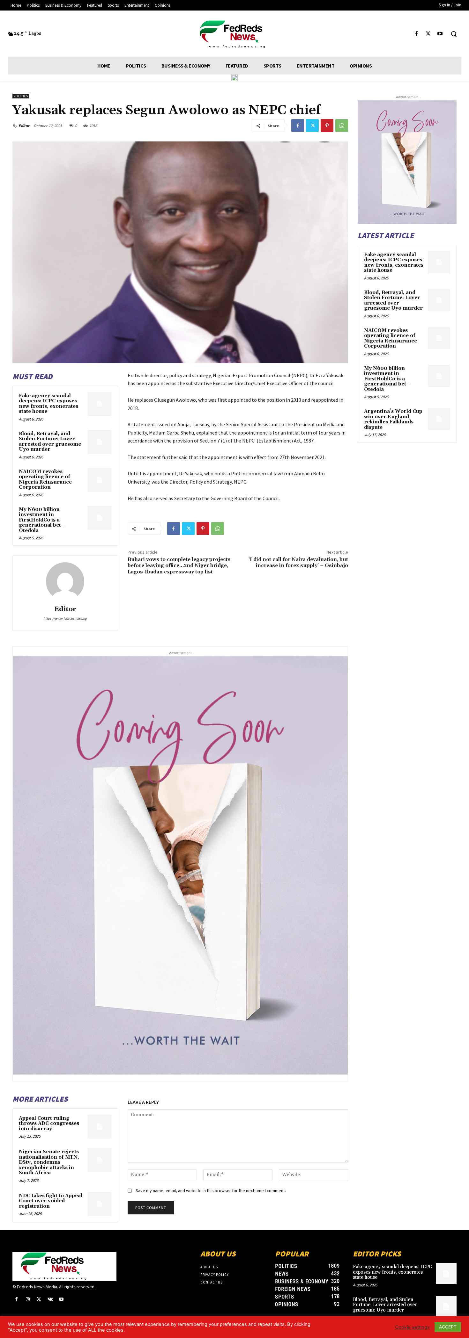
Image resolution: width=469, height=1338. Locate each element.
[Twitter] (428, 34)
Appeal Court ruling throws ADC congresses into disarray (49, 1123)
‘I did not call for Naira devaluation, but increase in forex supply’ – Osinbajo (298, 562)
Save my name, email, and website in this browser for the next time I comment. (211, 1190)
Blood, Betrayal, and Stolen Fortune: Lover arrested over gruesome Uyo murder (50, 442)
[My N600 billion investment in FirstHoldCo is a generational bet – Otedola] (99, 518)
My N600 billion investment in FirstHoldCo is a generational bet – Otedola (42, 520)
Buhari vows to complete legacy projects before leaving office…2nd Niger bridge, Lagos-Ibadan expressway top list (179, 565)
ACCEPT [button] (448, 1326)
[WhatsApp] (341, 125)
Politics (21, 96)
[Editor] (65, 581)
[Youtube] (440, 34)
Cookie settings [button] (412, 1327)
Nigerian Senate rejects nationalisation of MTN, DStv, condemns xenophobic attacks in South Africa (49, 1162)
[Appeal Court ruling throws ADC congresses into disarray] (99, 1127)
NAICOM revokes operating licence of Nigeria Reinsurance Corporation (45, 480)
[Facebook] (416, 34)
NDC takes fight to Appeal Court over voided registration (50, 1201)
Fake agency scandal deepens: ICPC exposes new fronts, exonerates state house (48, 404)
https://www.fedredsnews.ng (65, 618)
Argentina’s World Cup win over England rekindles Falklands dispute (393, 419)
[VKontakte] (50, 1299)
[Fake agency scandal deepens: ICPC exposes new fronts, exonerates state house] (99, 404)
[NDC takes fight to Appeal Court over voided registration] (99, 1204)
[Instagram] (28, 1299)
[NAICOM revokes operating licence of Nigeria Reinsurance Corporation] (99, 480)
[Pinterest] (327, 125)
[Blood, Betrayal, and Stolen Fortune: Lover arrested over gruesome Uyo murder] (99, 442)
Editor (24, 125)
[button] (453, 33)
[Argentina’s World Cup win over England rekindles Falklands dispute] (439, 419)
